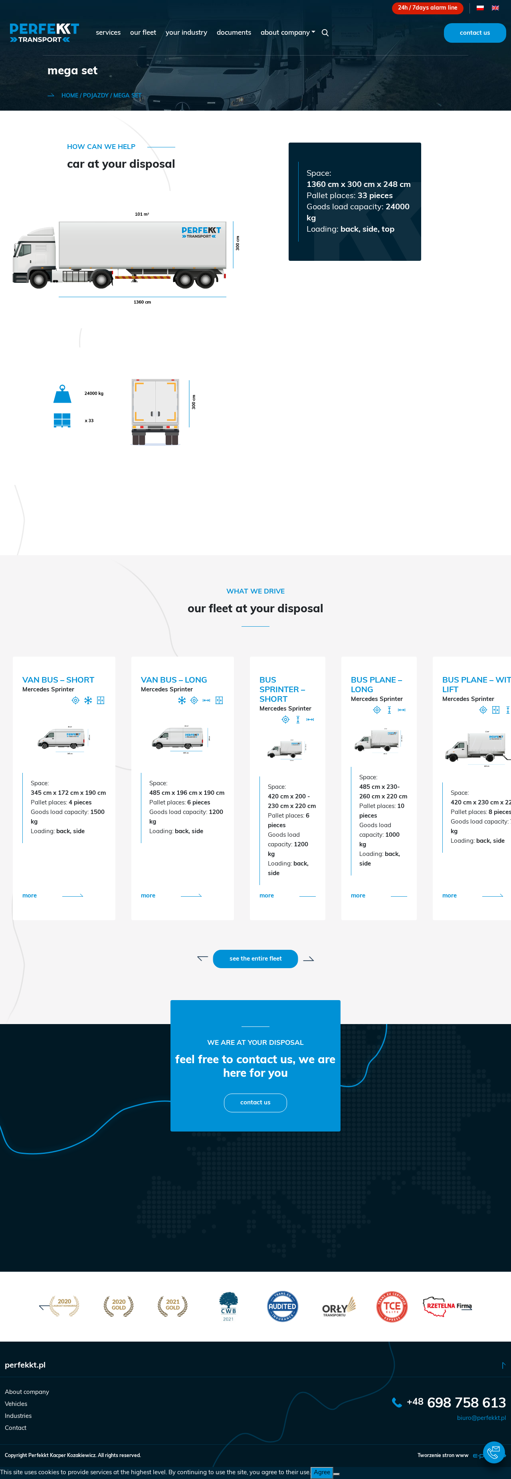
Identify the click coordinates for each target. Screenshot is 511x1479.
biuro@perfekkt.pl (481, 1418)
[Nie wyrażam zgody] (336, 1474)
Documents (234, 33)
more (29, 896)
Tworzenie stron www (444, 1455)
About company (285, 33)
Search (325, 33)
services (108, 33)
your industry (186, 33)
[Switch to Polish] (480, 8)
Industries (18, 1416)
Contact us (255, 1103)
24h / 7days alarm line (428, 8)
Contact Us (475, 33)
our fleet (143, 33)
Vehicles (16, 1405)
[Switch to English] (495, 8)
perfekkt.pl (25, 1366)
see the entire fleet (256, 959)
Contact (15, 1428)
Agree (322, 1473)
